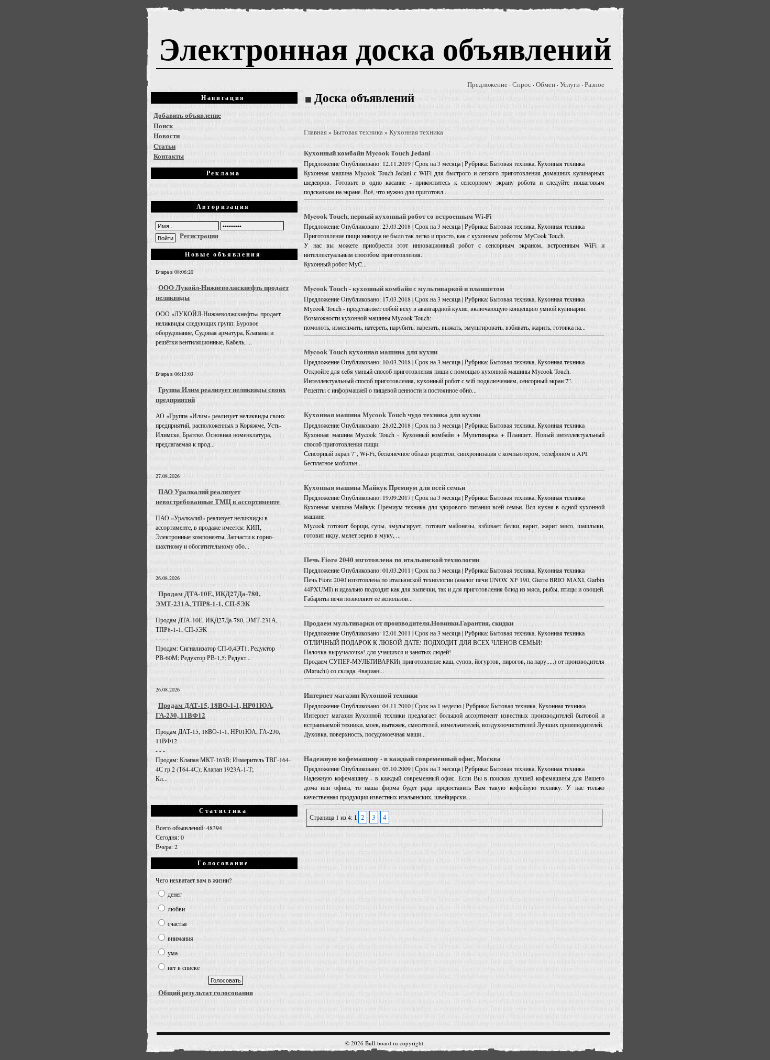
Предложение (487, 84)
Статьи (164, 146)
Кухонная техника (416, 132)
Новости (166, 135)
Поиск (163, 125)
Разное (594, 84)
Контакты (168, 156)
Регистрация (199, 235)
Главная (315, 132)
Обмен (545, 84)
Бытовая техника (358, 132)
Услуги (570, 84)
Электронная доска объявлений (385, 48)
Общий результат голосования (205, 992)
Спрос (521, 84)
